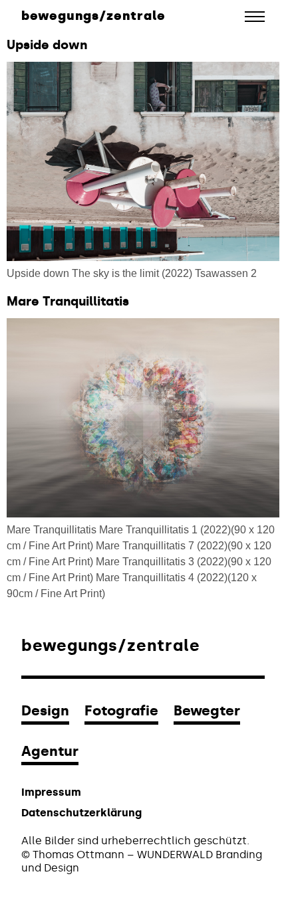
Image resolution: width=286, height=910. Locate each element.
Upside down (47, 44)
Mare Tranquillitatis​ (68, 301)
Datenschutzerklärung (81, 812)
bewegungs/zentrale (93, 15)
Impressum (51, 792)
